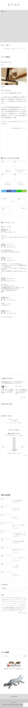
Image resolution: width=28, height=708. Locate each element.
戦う (15, 608)
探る (19, 608)
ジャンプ (16, 601)
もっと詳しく (23, 397)
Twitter (3, 408)
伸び (4, 608)
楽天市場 (10, 453)
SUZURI (19, 423)
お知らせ (17, 597)
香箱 (21, 610)
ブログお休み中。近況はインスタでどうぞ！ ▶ (14, 48)
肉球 (11, 610)
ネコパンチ (10, 603)
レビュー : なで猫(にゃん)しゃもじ (19, 558)
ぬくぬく (6, 599)
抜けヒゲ (15, 574)
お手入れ (12, 597)
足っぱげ (15, 517)
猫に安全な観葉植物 (17, 500)
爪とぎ (5, 610)
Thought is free (22, 704)
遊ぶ (14, 610)
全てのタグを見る (22, 612)
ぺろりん (15, 599)
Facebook (7, 408)
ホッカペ (12, 605)
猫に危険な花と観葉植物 (18, 541)
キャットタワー (24, 128)
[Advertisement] (14, 27)
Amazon (15, 453)
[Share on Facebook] (8, 191)
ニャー (6, 603)
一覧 (25, 455)
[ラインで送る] (19, 191)
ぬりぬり (11, 599)
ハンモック (23, 603)
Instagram (24, 408)
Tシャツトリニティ (10, 423)
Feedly (11, 408)
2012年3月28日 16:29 (11, 232)
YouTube (16, 408)
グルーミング (6, 601)
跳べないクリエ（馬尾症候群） (19, 525)
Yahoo (19, 453)
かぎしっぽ (21, 597)
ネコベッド (16, 603)
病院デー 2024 (16, 508)
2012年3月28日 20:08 (11, 313)
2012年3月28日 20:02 (11, 280)
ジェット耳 (12, 601)
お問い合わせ (14, 696)
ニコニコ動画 (20, 408)
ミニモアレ (17, 605)
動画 (7, 608)
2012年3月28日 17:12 (11, 260)
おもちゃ (7, 597)
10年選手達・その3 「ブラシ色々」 (19, 550)
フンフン (3, 605)
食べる (18, 610)
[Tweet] (3, 191)
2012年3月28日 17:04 (11, 247)
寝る (12, 607)
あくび (2, 597)
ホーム (3, 45)
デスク (2, 603)
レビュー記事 (19, 435)
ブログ (9, 45)
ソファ (20, 601)
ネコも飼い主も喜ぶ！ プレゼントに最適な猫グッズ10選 (19, 533)
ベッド (8, 605)
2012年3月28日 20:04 (11, 300)
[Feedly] (24, 191)
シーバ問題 (15, 566)
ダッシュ (24, 601)
